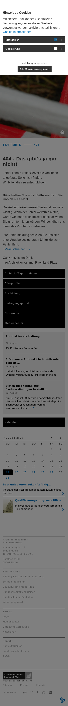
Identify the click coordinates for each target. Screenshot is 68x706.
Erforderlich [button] (12, 39)
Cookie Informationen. (17, 31)
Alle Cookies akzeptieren (34, 69)
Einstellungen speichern (34, 63)
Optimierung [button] (12, 48)
